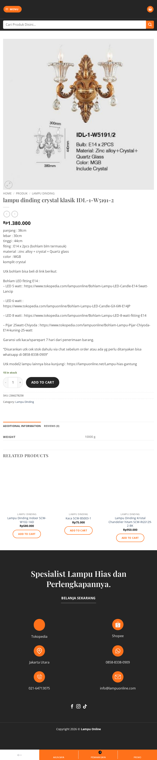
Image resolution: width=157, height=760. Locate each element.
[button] (12, 9)
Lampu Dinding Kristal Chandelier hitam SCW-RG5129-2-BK (130, 522)
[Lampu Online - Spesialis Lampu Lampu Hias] (78, 9)
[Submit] (150, 25)
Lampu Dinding (43, 193)
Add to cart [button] (26, 533)
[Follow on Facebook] (72, 706)
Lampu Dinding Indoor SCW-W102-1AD (26, 520)
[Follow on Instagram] (78, 706)
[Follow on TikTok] (85, 706)
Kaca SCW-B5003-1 (78, 518)
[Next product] (6, 214)
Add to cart (42, 382)
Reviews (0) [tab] (51, 426)
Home (7, 193)
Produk (22, 193)
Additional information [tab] (22, 426)
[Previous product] (14, 214)
